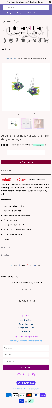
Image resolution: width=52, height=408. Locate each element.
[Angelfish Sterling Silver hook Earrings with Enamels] (26, 87)
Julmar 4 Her (22, 389)
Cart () (25, 13)
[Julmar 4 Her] (26, 33)
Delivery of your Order (26, 324)
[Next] (33, 113)
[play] (26, 87)
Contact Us (26, 331)
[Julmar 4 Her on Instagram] (13, 21)
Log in (11, 13)
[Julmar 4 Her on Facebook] (4, 21)
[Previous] (18, 113)
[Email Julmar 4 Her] (17, 21)
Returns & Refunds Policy (26, 327)
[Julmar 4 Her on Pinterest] (9, 21)
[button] (26, 171)
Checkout (39, 13)
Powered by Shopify (32, 389)
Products (13, 58)
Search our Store (26, 320)
